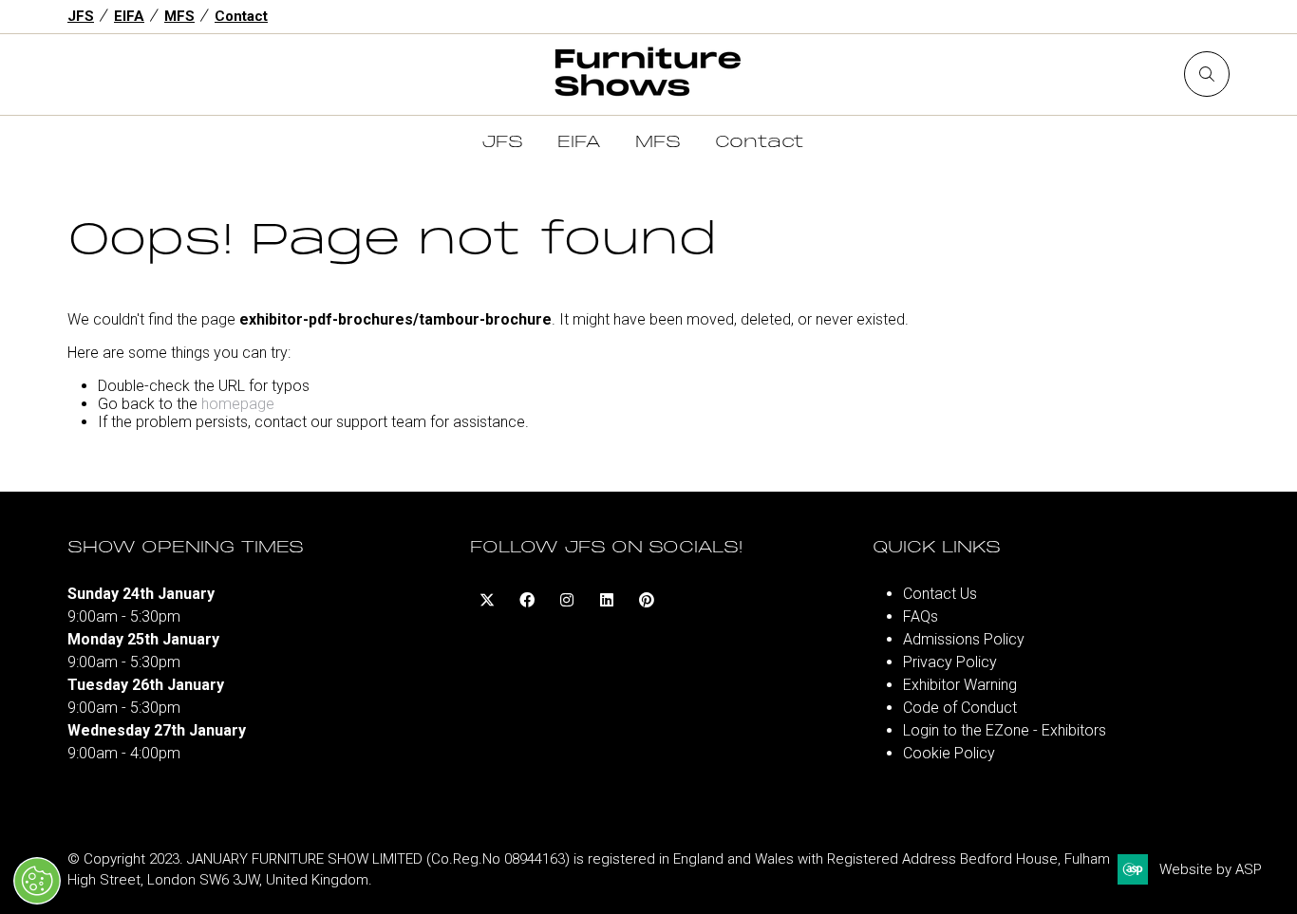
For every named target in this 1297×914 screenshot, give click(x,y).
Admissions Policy (963, 639)
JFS (80, 16)
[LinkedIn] (607, 600)
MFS (179, 16)
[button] (1207, 74)
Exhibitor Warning (960, 685)
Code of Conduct (960, 708)
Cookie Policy (949, 753)
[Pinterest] (647, 600)
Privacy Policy (950, 662)
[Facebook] (527, 600)
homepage (237, 404)
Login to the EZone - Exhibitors (1004, 730)
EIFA (129, 16)
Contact (241, 16)
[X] (487, 600)
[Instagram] (567, 600)
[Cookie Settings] (37, 881)
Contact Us (940, 594)
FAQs (920, 616)
